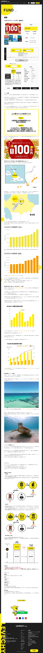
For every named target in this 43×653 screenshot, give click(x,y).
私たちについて (23, 636)
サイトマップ (22, 647)
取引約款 (29, 645)
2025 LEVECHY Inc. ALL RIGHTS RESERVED (22, 651)
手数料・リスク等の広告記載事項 (32, 642)
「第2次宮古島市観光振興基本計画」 (19, 287)
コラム (21, 635)
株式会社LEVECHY (5, 631)
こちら (8, 137)
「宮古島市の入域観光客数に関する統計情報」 (22, 330)
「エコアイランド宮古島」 (25, 409)
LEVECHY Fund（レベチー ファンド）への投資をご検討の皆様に (34, 632)
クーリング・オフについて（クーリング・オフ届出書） (31, 641)
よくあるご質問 (23, 643)
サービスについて (23, 638)
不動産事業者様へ (23, 641)
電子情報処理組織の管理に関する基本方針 (33, 636)
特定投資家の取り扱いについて (22, 55)
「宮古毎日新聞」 (7, 369)
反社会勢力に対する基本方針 (31, 635)
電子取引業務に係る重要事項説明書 (23, 53)
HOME (21, 632)
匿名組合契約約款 (20, 54)
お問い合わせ (22, 644)
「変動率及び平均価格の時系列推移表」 (11, 275)
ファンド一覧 (22, 633)
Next (22, 28)
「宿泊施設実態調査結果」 (29, 368)
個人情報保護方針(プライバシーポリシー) (33, 633)
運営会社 (22, 648)
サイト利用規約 (30, 639)
